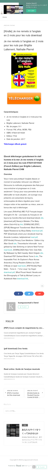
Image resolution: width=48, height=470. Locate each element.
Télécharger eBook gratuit (15, 144)
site (42, 218)
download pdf (37, 230)
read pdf (34, 237)
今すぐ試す (31, 11)
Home (5, 17)
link (21, 224)
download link (22, 278)
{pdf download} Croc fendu (16, 348)
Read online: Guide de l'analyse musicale (22, 369)
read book (8, 249)
